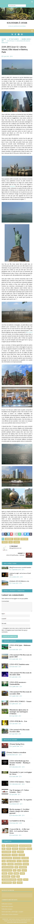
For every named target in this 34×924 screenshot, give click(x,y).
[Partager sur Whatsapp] (19, 534)
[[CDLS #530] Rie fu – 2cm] (5, 722)
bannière (22, 848)
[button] (32, 1)
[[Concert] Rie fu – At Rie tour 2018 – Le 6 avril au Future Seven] (5, 830)
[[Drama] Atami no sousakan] (3, 753)
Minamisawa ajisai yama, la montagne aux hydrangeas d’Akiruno (18, 712)
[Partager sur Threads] (30, 534)
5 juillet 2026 (14, 703)
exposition (17, 858)
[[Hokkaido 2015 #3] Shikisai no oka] (5, 582)
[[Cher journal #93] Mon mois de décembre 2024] (5, 674)
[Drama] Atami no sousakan (16, 752)
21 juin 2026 (14, 723)
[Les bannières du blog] (5, 822)
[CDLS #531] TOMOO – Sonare (20, 701)
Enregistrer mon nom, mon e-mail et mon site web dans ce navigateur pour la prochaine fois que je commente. (16, 630)
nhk (16, 867)
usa (11, 542)
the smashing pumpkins (9, 879)
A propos (10, 904)
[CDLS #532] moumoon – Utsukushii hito (18, 683)
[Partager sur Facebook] (3, 534)
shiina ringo (6, 876)
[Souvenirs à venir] (17, 19)
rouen (22, 873)
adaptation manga (12, 845)
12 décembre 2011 (16, 784)
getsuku (25, 861)
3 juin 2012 (6, 56)
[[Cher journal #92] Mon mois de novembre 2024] (5, 693)
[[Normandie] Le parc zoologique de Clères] (5, 772)
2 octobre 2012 (15, 577)
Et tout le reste (14, 39)
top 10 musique (6, 882)
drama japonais (6, 858)
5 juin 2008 (14, 794)
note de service (6, 870)
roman (16, 873)
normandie (23, 867)
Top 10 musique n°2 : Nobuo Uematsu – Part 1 (19, 791)
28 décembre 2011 (13, 754)
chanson (20, 852)
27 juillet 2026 (14, 686)
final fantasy (11, 861)
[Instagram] (21, 34)
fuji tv (19, 861)
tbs (18, 876)
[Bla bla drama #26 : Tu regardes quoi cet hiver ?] (5, 801)
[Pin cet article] (11, 534)
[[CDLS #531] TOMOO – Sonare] (5, 702)
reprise (4, 873)
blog (14, 852)
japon (4, 864)
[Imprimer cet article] (17, 534)
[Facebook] (15, 34)
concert (21, 855)
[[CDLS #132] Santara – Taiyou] (5, 783)
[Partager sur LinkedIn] (8, 534)
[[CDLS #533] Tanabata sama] (5, 665)
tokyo (20, 879)
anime (8, 848)
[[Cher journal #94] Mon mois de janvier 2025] (5, 656)
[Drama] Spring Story (16, 744)
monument (9, 539)
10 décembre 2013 (16, 767)
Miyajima (12, 186)
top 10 (25, 879)
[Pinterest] (18, 34)
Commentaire (5, 601)
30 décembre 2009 (16, 815)
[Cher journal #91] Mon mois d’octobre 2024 (19, 730)
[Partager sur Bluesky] (28, 534)
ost (19, 870)
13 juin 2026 (14, 734)
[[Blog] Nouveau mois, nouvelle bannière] (5, 568)
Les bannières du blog (17, 821)
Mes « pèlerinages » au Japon (15, 911)
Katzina (3, 906)
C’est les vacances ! (13, 914)
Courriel (4, 618)
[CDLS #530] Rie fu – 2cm (18, 721)
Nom (3, 613)
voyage (17, 542)
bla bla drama (6, 852)
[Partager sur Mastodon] (22, 534)
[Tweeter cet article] (5, 534)
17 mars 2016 (14, 583)
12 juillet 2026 (14, 696)
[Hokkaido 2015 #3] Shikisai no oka (19, 581)
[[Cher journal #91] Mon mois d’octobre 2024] (5, 731)
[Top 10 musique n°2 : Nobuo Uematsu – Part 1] (5, 791)
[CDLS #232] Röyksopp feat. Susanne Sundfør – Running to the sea (19, 763)
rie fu (10, 873)
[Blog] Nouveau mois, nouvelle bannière (20, 567)
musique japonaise (7, 867)
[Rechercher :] (17, 5)
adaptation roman (25, 845)
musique (25, 864)
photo (5, 542)
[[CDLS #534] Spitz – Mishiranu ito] (5, 646)
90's (3, 845)
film (3, 861)
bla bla (29, 848)
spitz (13, 876)
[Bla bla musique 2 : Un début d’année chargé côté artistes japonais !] (5, 810)
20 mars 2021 (14, 823)
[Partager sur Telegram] (25, 534)
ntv (15, 870)
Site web (4, 623)
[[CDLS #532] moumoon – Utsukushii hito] (5, 683)
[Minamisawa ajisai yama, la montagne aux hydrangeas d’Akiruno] (5, 711)
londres (10, 864)
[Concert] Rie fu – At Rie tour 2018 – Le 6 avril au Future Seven (19, 831)
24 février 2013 (15, 804)
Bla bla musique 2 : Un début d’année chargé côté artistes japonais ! (19, 811)
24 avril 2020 (14, 835)
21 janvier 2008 (15, 746)
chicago (14, 855)
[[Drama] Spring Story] (5, 745)
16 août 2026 (14, 659)
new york (24, 539)
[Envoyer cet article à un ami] (14, 534)
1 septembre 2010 (16, 569)
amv (3, 848)
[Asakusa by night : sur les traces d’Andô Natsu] (5, 575)
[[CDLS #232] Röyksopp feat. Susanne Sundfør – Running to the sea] (5, 762)
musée (17, 539)
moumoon (18, 864)
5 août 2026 (14, 677)
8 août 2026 (14, 666)
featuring (25, 858)
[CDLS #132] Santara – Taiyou (19, 782)
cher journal (6, 855)
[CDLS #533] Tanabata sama (19, 664)
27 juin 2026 (14, 716)
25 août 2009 (14, 776)
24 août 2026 (14, 649)
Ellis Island (29, 332)
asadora (15, 848)
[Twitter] (12, 34)
